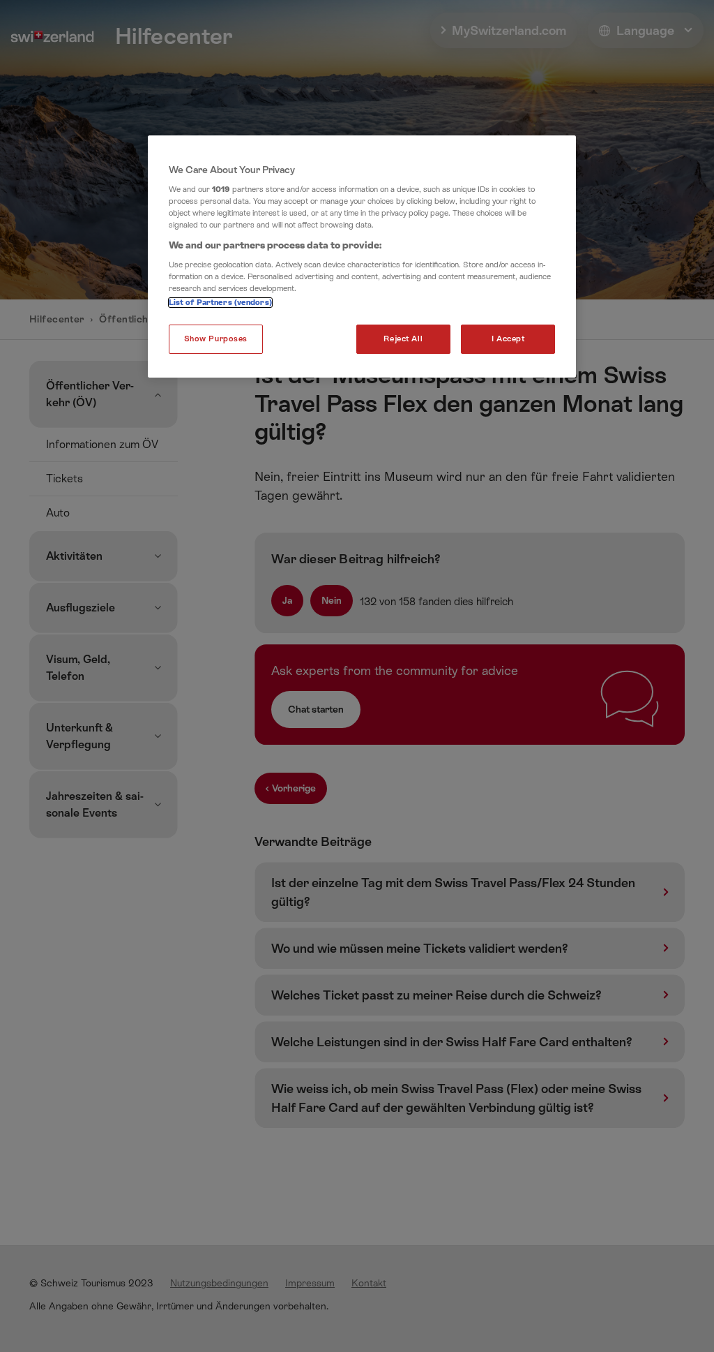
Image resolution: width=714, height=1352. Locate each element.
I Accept (508, 338)
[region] (362, 256)
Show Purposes (216, 338)
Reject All (403, 338)
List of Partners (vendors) (220, 302)
